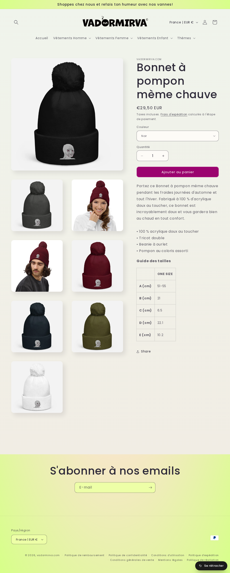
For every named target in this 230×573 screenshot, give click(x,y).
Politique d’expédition (204, 555)
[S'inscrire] (150, 487)
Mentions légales (170, 560)
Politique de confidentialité (128, 555)
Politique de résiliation (203, 560)
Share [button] (146, 351)
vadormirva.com (48, 555)
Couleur (143, 127)
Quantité (143, 147)
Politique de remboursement (84, 555)
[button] (16, 22)
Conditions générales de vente (132, 560)
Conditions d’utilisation (167, 555)
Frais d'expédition (174, 114)
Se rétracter (213, 566)
